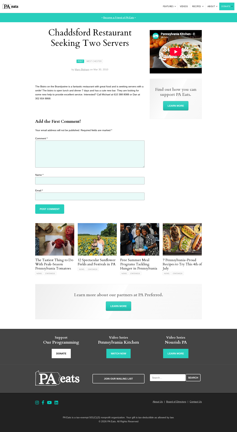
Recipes (196, 6)
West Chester (93, 61)
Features (168, 6)
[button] (175, 6)
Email (39, 190)
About (211, 6)
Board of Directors (176, 401)
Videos (184, 6)
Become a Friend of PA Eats (118, 17)
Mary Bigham (82, 69)
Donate (225, 6)
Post (80, 61)
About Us (158, 401)
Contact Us (196, 401)
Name (39, 174)
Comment (41, 138)
